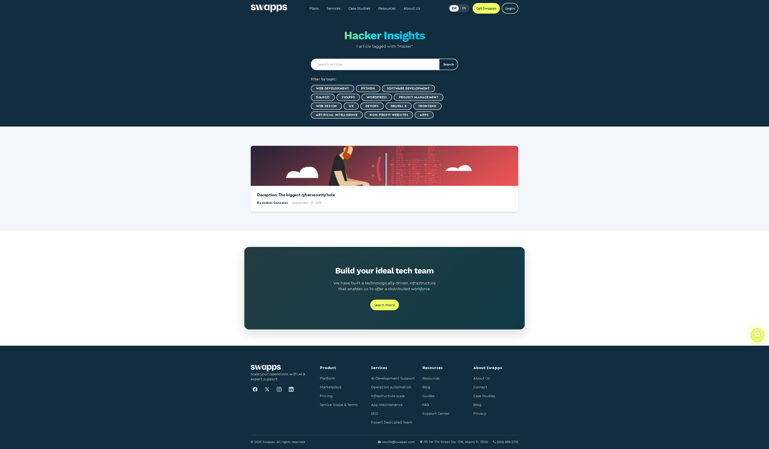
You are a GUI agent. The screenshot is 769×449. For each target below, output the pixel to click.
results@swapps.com (398, 442)
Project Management (418, 97)
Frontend (427, 106)
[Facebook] (255, 389)
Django (323, 97)
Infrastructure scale (388, 396)
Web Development (332, 88)
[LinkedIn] (291, 389)
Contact (480, 387)
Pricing (326, 396)
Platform (327, 378)
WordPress (377, 97)
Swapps (348, 97)
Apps (424, 115)
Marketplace (330, 387)
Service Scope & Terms (339, 405)
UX (351, 106)
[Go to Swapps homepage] (269, 8)
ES (464, 8)
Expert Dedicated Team (391, 422)
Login (510, 8)
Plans (314, 8)
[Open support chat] (757, 334)
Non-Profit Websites (389, 115)
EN (454, 8)
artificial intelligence (337, 115)
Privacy (479, 413)
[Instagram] (279, 389)
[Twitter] (267, 389)
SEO (374, 413)
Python (368, 88)
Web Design (326, 106)
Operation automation (391, 387)
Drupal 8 (399, 106)
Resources (387, 8)
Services (333, 8)
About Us (412, 8)
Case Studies (359, 8)
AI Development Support (393, 378)
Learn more (384, 305)
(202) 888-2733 (507, 442)
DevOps (371, 106)
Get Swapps (486, 8)
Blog (426, 387)
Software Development (408, 88)
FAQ (425, 405)
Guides (428, 396)
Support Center (435, 413)
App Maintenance (387, 405)
